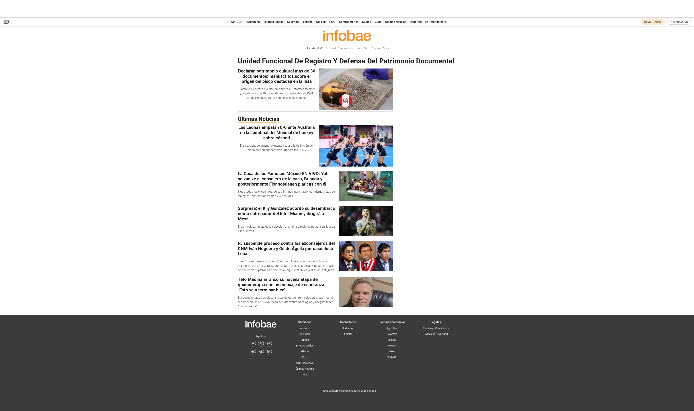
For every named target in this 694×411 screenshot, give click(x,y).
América (304, 328)
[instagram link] (269, 343)
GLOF (320, 48)
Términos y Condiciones (436, 328)
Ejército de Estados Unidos (340, 48)
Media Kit (392, 357)
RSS (304, 374)
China (386, 48)
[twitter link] (261, 343)
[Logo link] (347, 35)
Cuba (378, 22)
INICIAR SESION (679, 21)
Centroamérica (349, 22)
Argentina (253, 22)
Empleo (348, 334)
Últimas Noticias (395, 22)
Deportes (416, 22)
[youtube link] (253, 351)
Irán (359, 48)
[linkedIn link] (269, 351)
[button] (6, 22)
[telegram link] (261, 351)
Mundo (366, 22)
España (308, 22)
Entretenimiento (435, 22)
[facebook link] (253, 343)
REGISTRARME (652, 21)
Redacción (348, 328)
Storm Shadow (372, 48)
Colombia (293, 22)
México (321, 22)
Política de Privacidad (436, 334)
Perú (332, 22)
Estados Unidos (273, 22)
